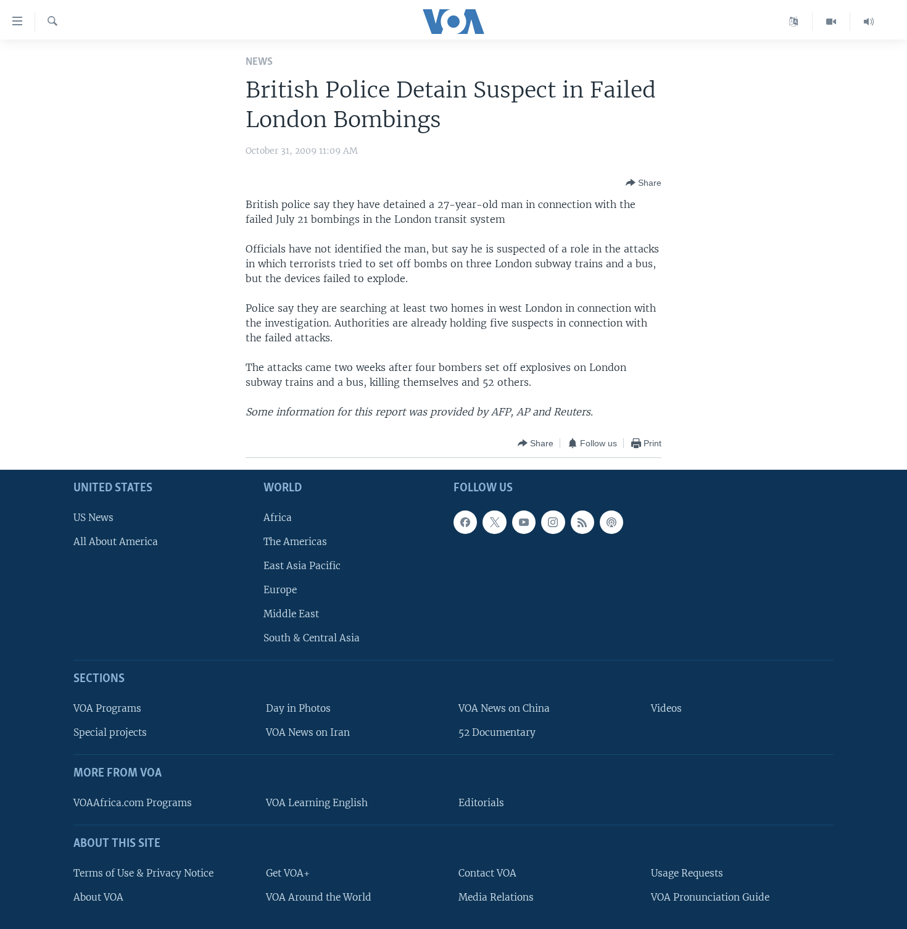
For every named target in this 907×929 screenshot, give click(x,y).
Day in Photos (298, 708)
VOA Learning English (317, 803)
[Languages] (794, 21)
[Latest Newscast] (868, 21)
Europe (280, 590)
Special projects (110, 733)
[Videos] (831, 21)
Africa (277, 517)
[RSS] (582, 522)
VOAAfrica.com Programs (132, 803)
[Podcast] (611, 522)
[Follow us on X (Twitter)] (494, 522)
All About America (115, 542)
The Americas (295, 542)
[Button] (643, 182)
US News (93, 517)
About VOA (98, 897)
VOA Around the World (318, 897)
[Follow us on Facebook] (465, 522)
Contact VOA (487, 873)
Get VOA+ (288, 873)
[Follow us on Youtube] (524, 522)
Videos (666, 708)
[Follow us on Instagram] (553, 522)
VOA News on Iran (308, 733)
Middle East (291, 614)
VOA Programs (107, 708)
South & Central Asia (311, 638)
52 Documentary (497, 733)
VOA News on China (504, 708)
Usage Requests (687, 873)
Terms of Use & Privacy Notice (143, 873)
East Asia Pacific (302, 566)
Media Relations (496, 897)
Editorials (481, 803)
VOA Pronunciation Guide (710, 897)
